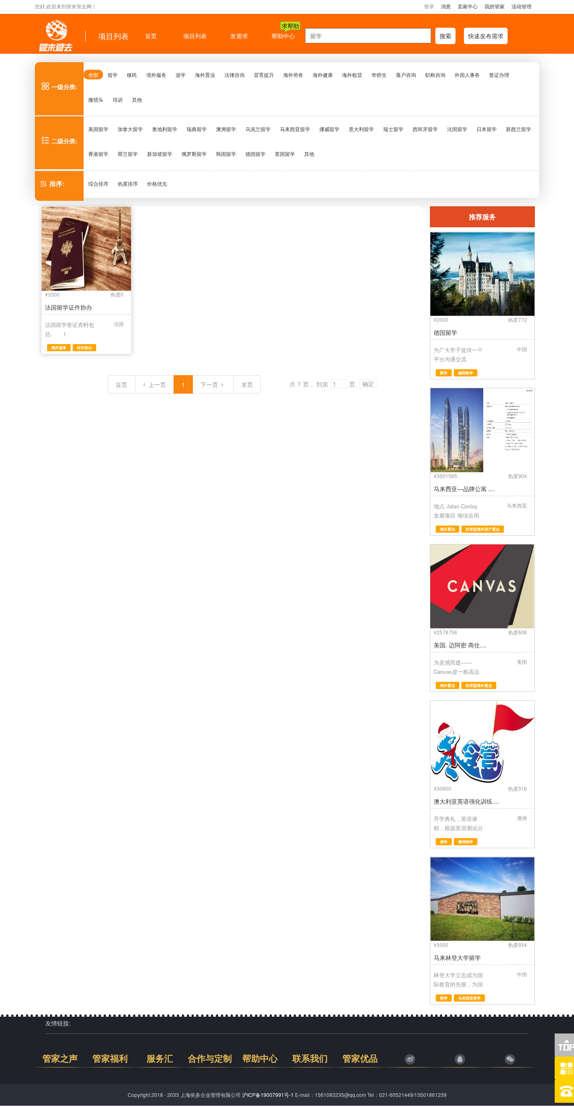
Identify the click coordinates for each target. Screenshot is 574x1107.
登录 (429, 6)
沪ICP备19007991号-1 (268, 1094)
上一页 (157, 384)
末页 (247, 384)
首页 (121, 384)
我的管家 (494, 6)
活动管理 (521, 6)
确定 (368, 384)
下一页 (209, 384)
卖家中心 (468, 6)
